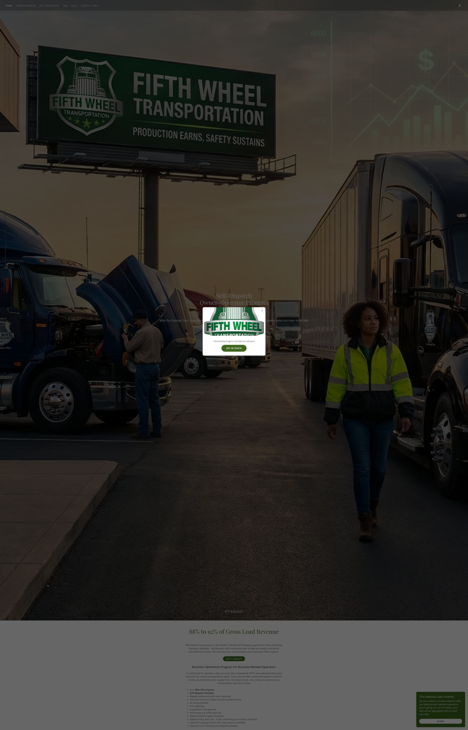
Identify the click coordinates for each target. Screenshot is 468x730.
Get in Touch (234, 348)
